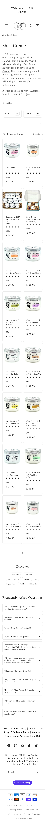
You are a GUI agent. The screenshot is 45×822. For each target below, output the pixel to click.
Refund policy (32, 805)
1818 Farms (18, 805)
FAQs (24, 728)
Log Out (35, 736)
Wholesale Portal (20, 732)
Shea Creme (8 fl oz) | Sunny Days (12, 422)
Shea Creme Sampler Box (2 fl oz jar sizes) (33, 219)
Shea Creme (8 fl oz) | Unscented (12, 474)
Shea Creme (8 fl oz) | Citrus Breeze (13, 272)
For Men (22, 584)
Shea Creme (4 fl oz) (33, 169)
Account (35, 732)
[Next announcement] (40, 10)
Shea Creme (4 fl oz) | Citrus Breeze (13, 525)
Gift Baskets (16, 574)
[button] (6, 25)
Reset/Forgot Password (17, 736)
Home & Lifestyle (13, 579)
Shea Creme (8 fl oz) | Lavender (33, 321)
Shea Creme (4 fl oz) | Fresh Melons (33, 525)
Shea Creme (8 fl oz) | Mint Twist (12, 373)
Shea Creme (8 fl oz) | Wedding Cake (33, 475)
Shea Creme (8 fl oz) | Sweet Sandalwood (33, 423)
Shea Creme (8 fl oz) (12, 169)
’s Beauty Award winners (19, 61)
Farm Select (29, 574)
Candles (26, 579)
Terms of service (31, 810)
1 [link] (14, 553)
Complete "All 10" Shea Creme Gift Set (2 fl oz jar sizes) (13, 220)
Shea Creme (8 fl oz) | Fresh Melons (33, 272)
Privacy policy (16, 810)
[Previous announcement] (5, 10)
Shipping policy (14, 814)
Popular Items (11, 584)
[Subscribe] (36, 772)
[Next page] (30, 553)
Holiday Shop (34, 584)
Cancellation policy (24, 819)
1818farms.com (10, 728)
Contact (33, 728)
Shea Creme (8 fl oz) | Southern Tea (33, 373)
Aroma (35, 579)
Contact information (32, 814)
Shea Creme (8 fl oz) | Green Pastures (12, 322)
